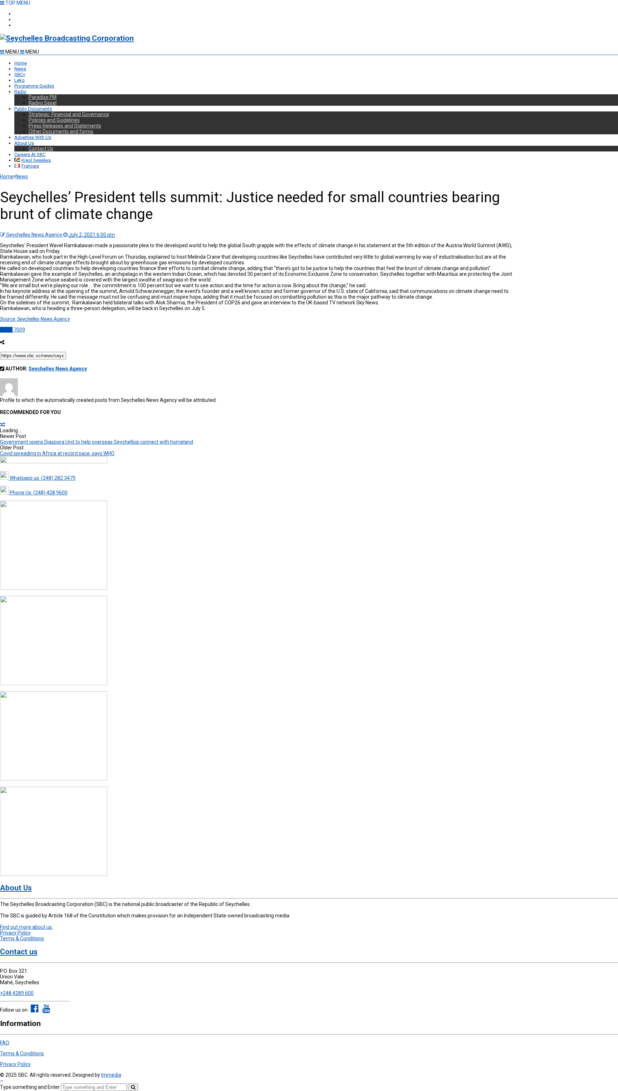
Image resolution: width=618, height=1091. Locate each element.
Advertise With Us (32, 137)
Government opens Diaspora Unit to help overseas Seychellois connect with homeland (96, 442)
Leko (19, 80)
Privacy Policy (15, 933)
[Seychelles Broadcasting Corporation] (67, 38)
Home (20, 63)
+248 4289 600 (17, 993)
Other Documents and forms (61, 131)
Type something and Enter (30, 1087)
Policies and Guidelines (54, 120)
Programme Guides (34, 86)
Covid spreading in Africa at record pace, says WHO (57, 453)
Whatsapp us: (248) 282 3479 (42, 478)
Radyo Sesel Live (31, 19)
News (20, 68)
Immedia (111, 1075)
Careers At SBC (29, 154)
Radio (20, 91)
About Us (24, 143)
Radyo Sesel (43, 103)
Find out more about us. (26, 927)
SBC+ (19, 25)
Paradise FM (43, 97)
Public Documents (33, 108)
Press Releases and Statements (65, 126)
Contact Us (41, 148)
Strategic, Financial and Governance (69, 114)
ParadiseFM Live (31, 13)
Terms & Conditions (22, 938)
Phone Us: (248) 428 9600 (38, 492)
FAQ (4, 1043)
